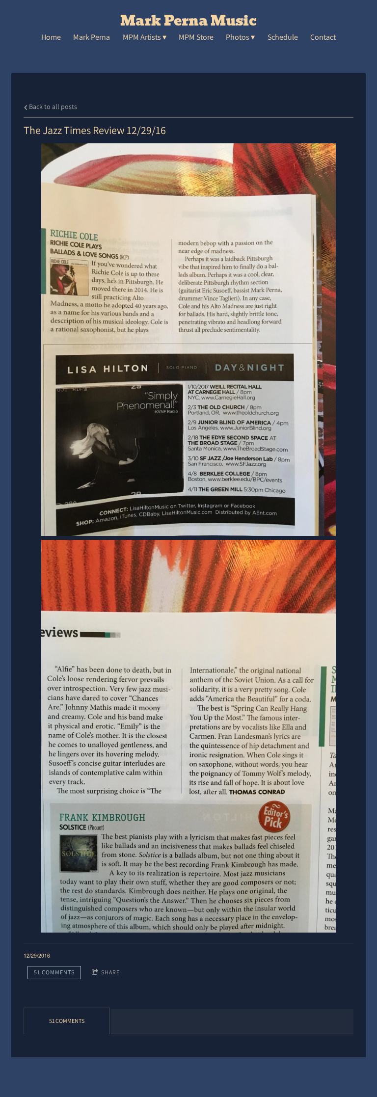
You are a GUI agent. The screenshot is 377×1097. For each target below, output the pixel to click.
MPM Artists (142, 37)
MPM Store (196, 37)
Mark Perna (91, 37)
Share (110, 972)
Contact (323, 37)
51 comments (54, 972)
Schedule (283, 37)
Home (51, 37)
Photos (237, 37)
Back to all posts (52, 106)
